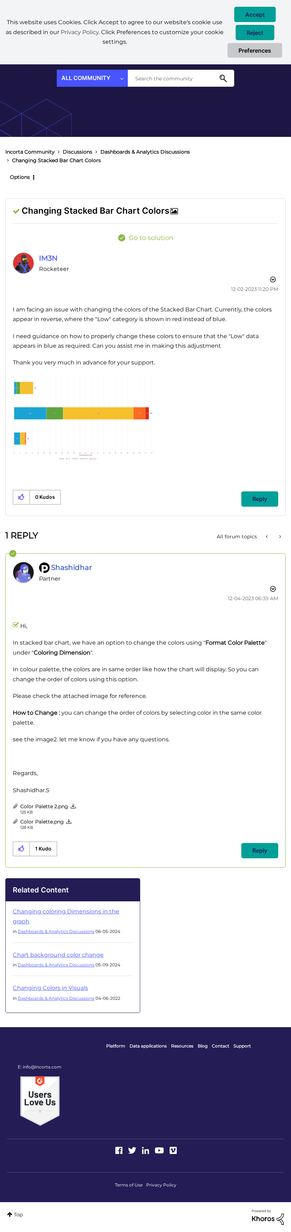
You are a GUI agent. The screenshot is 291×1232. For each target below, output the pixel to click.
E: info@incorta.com (39, 1067)
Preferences (254, 50)
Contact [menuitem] (220, 1046)
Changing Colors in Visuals (50, 988)
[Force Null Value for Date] (279, 536)
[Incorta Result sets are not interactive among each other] (267, 536)
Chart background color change (58, 954)
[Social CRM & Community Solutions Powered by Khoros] (268, 1217)
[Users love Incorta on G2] (40, 1101)
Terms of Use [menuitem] (129, 1185)
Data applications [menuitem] (148, 1046)
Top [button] (18, 1214)
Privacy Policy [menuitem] (161, 1185)
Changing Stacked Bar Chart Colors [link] (56, 160)
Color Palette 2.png (44, 806)
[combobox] (181, 78)
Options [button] (20, 177)
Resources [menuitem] (182, 1046)
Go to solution (151, 238)
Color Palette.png (42, 821)
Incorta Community (30, 152)
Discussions (77, 152)
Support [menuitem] (242, 1046)
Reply (259, 498)
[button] (255, 14)
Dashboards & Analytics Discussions (145, 152)
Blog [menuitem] (203, 1046)
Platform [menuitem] (115, 1046)
